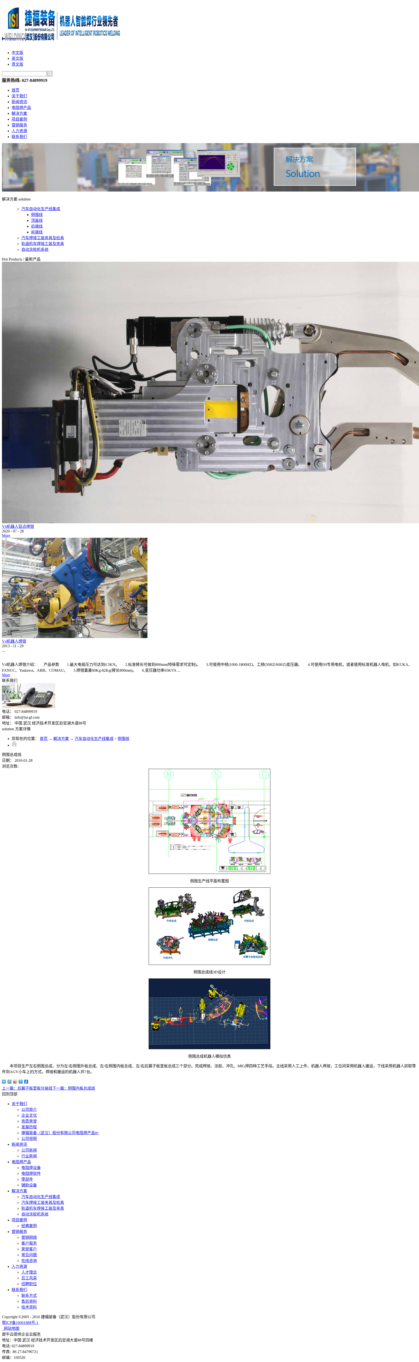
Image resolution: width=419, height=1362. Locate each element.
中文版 (17, 53)
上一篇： (27, 1088)
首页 (15, 90)
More (6, 535)
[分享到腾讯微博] (21, 1082)
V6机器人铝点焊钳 (18, 526)
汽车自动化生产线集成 (94, 739)
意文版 (17, 64)
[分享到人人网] (26, 1082)
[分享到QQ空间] (10, 1082)
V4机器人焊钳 (14, 641)
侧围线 (123, 739)
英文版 (17, 58)
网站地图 (10, 1328)
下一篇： (73, 1088)
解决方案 (61, 739)
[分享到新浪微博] (15, 1082)
